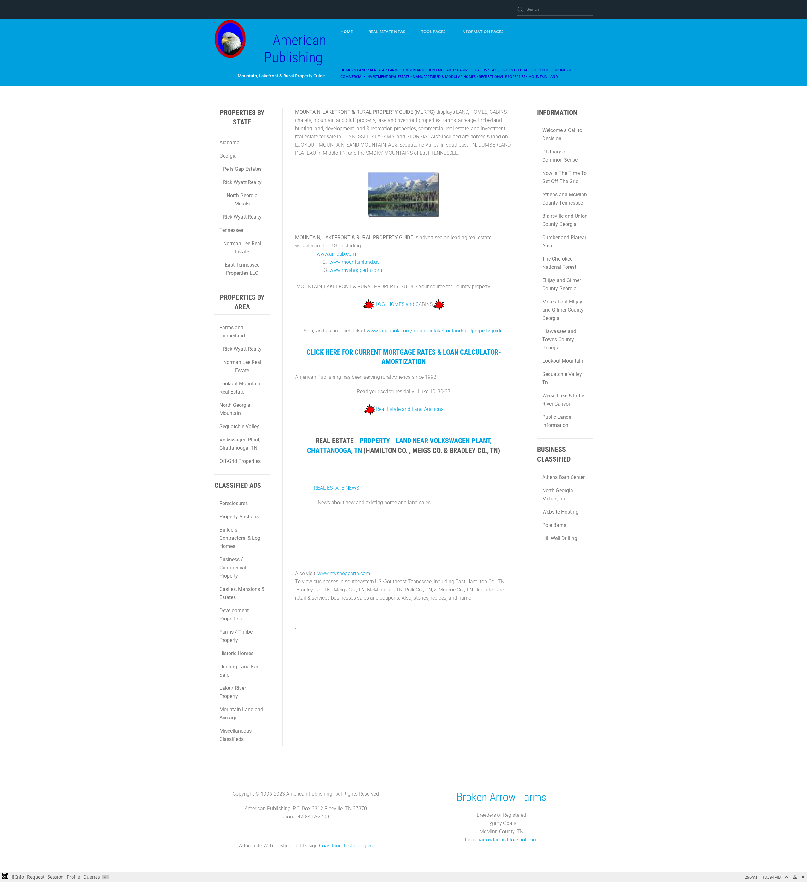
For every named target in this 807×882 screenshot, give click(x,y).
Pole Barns (554, 525)
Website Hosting (560, 512)
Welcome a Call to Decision (562, 134)
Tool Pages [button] (433, 31)
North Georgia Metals (242, 200)
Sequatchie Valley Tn (562, 378)
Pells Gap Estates (242, 169)
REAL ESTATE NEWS (336, 488)
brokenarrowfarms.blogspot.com (501, 840)
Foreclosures (233, 503)
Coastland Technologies (346, 846)
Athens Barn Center (563, 477)
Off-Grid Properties (240, 461)
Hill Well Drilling (559, 538)
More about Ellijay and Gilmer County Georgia (562, 310)
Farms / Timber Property (236, 636)
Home (346, 31)
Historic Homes (236, 653)
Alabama (229, 143)
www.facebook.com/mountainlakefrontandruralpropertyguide (434, 331)
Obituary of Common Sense (560, 156)
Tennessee (231, 230)
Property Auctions (239, 517)
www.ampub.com (336, 254)
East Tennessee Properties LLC (242, 269)
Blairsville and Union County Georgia (565, 220)
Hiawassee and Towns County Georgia (559, 339)
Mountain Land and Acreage (241, 713)
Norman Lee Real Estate (242, 247)
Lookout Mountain (562, 361)
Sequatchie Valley (239, 426)
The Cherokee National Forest (559, 263)
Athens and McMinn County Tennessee (564, 199)
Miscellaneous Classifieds (235, 735)
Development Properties (234, 615)
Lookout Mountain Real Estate (239, 388)
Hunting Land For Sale (238, 671)
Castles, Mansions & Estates (241, 593)
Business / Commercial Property (232, 567)
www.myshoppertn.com (355, 270)
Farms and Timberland (232, 332)
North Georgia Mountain (234, 409)
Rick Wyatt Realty (242, 182)
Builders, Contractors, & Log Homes (239, 538)
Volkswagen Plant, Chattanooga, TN (239, 444)
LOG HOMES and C (397, 304)
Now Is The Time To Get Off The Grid (564, 177)
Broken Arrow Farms (501, 797)
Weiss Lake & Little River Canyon (563, 400)
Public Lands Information (556, 421)
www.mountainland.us (354, 262)
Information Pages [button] (482, 31)
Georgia (228, 156)
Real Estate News (387, 31)
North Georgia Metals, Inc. (557, 494)
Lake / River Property (232, 692)
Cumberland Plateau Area (565, 241)
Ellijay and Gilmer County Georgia (561, 284)
